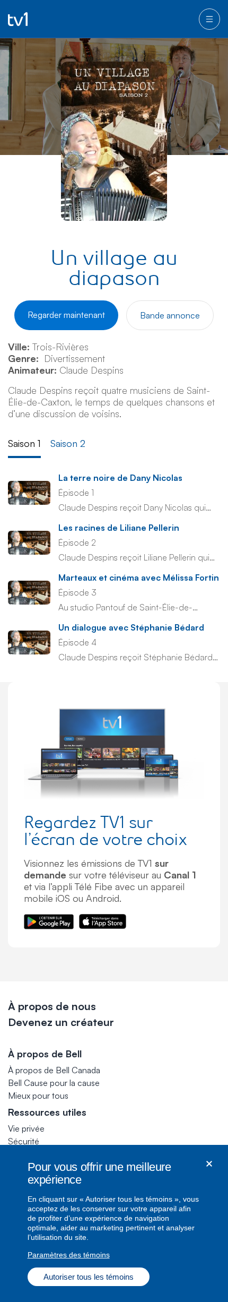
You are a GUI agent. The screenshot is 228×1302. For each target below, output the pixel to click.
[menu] (209, 19)
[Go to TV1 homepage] (18, 19)
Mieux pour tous (38, 1095)
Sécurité (23, 1141)
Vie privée (26, 1128)
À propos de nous (52, 1006)
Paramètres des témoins (69, 1255)
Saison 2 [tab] (67, 443)
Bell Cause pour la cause (54, 1082)
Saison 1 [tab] (24, 443)
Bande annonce (170, 315)
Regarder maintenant (66, 314)
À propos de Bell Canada (54, 1070)
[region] (114, 1223)
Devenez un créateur (61, 1022)
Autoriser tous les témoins (88, 1276)
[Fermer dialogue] (209, 1164)
